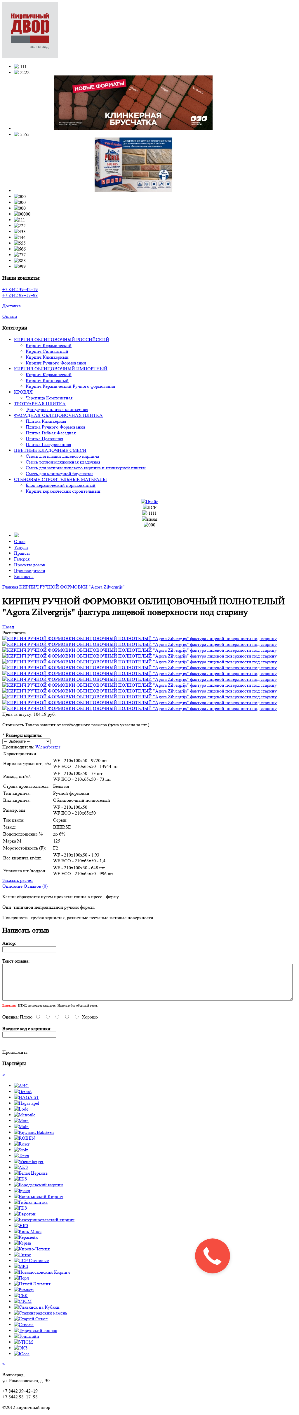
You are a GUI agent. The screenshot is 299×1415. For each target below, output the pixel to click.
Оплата (9, 316)
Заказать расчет (17, 880)
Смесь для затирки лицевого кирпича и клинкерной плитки (86, 468)
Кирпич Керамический (49, 345)
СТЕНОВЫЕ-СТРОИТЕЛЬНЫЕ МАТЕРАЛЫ (60, 479)
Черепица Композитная (49, 398)
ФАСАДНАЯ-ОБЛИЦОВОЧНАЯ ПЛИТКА (58, 415)
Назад (8, 627)
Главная (10, 587)
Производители (29, 570)
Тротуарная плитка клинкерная (57, 409)
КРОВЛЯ (23, 392)
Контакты (24, 576)
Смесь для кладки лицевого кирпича (62, 456)
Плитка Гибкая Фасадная (51, 433)
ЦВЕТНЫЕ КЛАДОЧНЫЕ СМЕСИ (50, 450)
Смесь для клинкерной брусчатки (59, 473)
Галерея (21, 559)
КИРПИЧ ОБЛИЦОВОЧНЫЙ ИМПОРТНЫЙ (60, 368)
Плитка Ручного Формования (55, 427)
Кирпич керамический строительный (63, 491)
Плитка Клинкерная (46, 421)
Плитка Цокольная (44, 438)
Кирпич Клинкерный (47, 357)
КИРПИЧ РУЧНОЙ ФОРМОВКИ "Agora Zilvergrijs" (72, 587)
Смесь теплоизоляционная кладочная (63, 462)
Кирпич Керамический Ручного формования (70, 386)
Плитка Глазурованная (48, 444)
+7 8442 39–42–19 (20, 289)
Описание (12, 886)
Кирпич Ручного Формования (56, 363)
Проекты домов (29, 565)
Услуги (21, 547)
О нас (19, 541)
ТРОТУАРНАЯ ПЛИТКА (40, 403)
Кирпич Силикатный (47, 351)
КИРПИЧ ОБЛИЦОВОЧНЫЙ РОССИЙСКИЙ (61, 339)
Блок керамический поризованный (60, 485)
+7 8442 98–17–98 (20, 295)
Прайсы (22, 553)
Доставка (11, 306)
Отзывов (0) (36, 886)
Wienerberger (47, 747)
